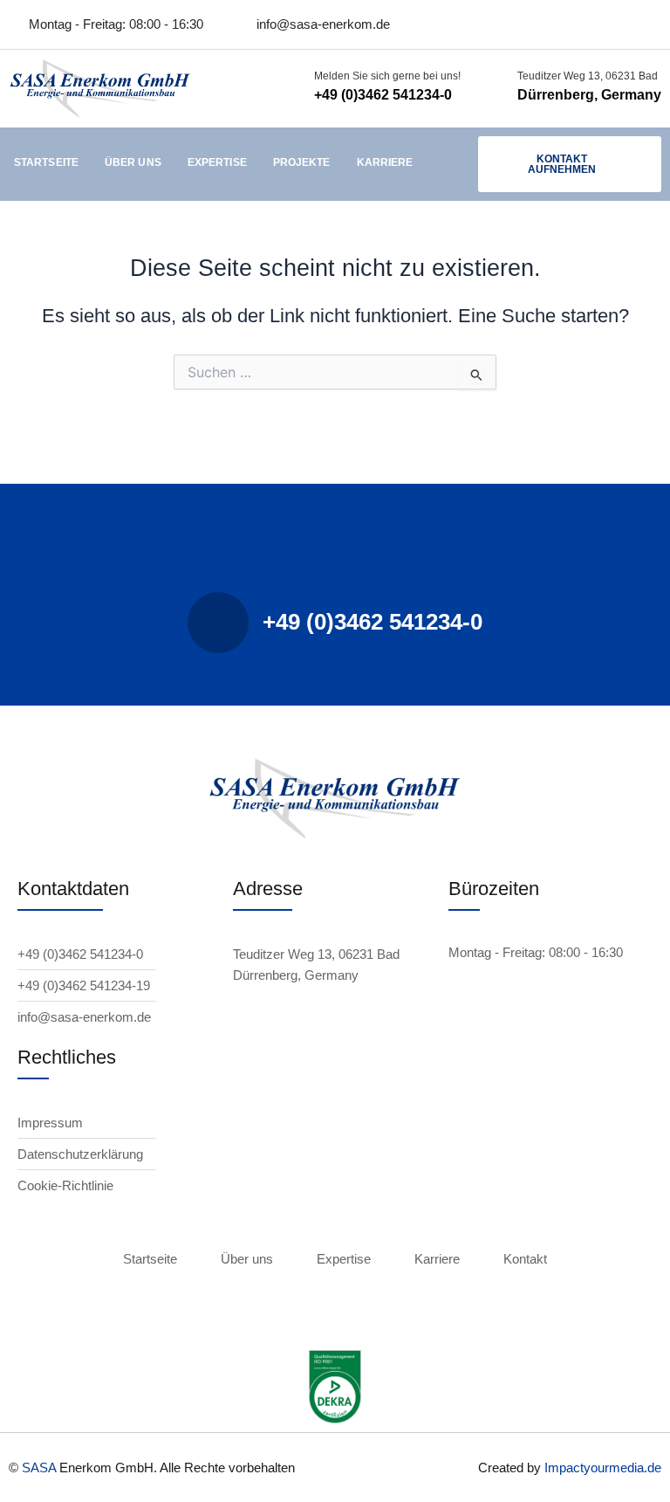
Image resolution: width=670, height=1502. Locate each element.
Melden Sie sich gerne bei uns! (387, 76)
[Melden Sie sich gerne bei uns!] (292, 88)
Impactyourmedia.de (602, 1467)
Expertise (217, 162)
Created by (511, 1467)
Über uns (133, 162)
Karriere (385, 162)
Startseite (46, 162)
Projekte (302, 162)
